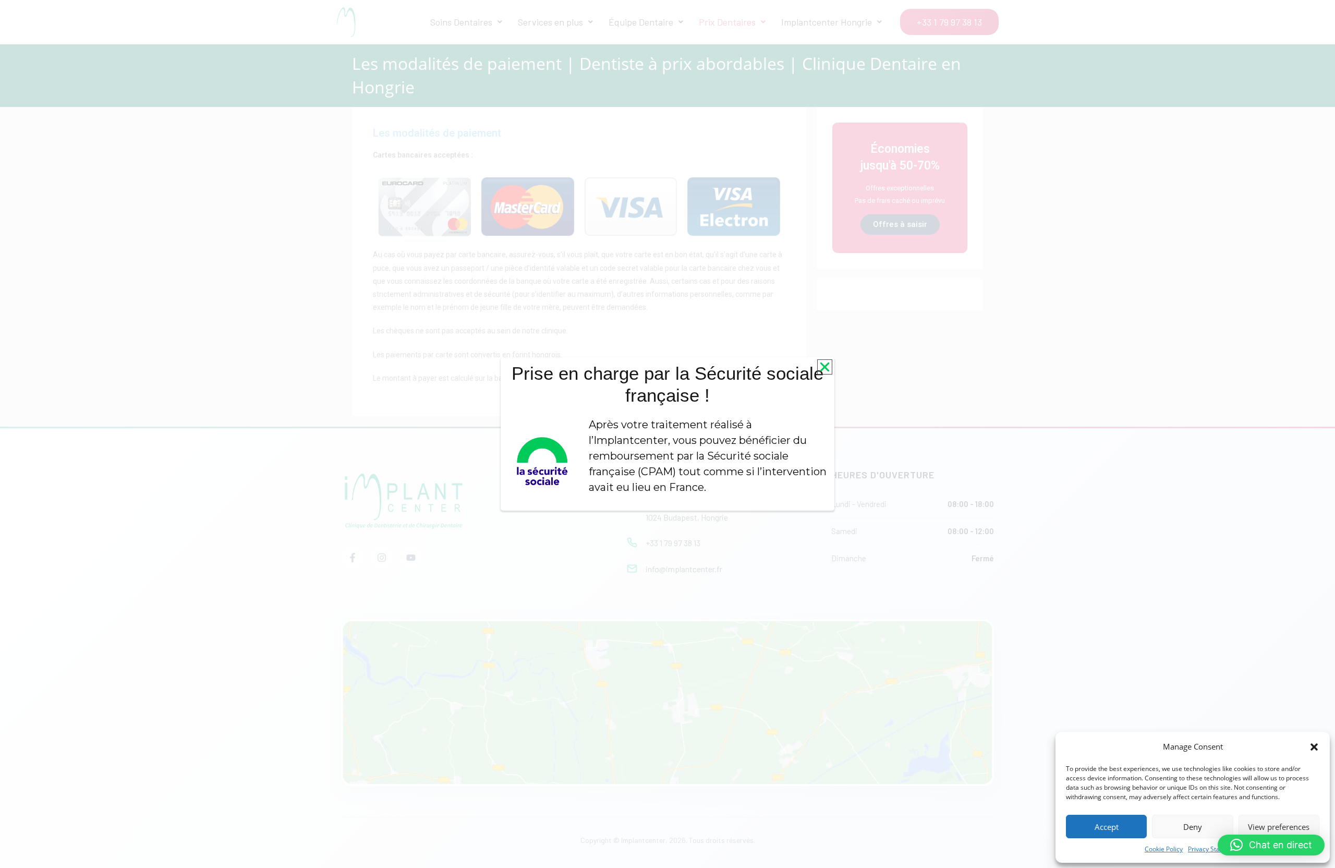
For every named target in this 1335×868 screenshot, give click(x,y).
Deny (1192, 827)
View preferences (1278, 827)
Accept (1107, 827)
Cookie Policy (1164, 849)
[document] (667, 434)
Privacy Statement (1214, 849)
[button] (1314, 747)
